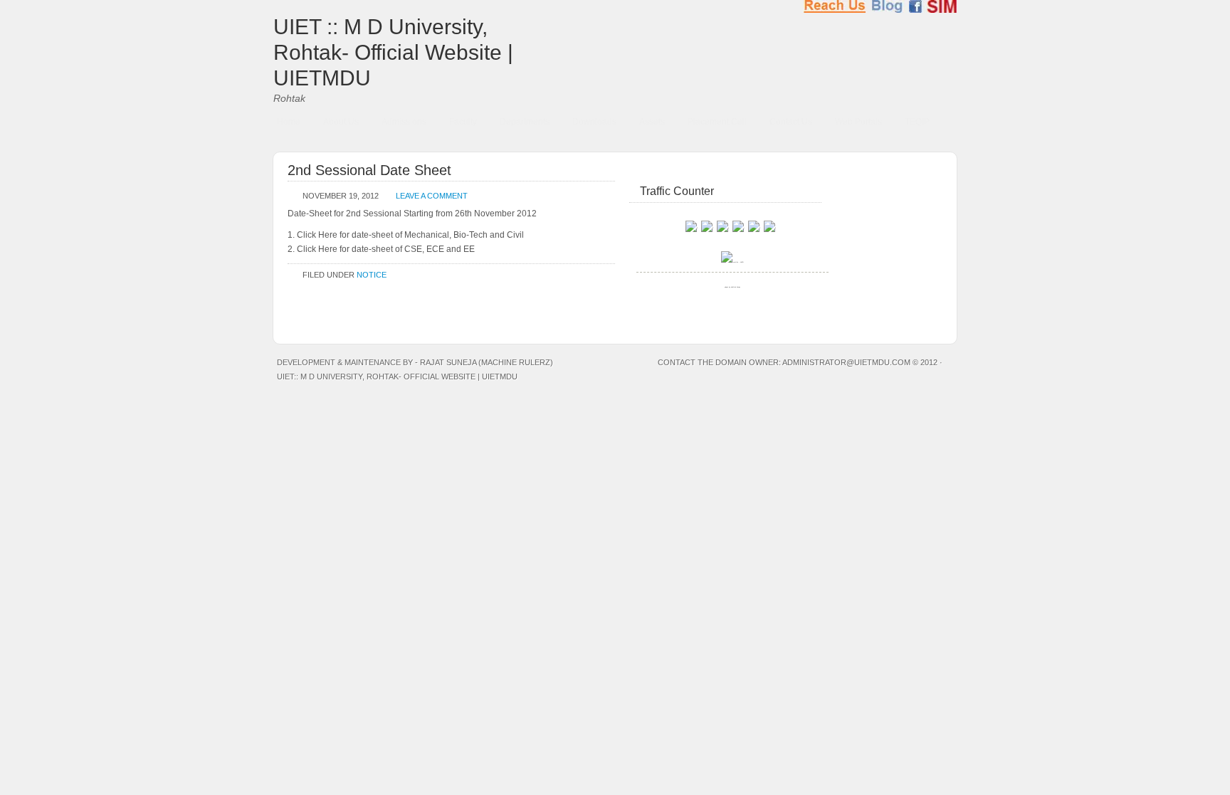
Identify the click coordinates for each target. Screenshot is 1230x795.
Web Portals (858, 122)
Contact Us (790, 122)
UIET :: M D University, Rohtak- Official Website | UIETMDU (393, 52)
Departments (525, 122)
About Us (341, 122)
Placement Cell (717, 122)
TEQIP (917, 122)
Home (288, 122)
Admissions (404, 122)
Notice (372, 274)
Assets (652, 122)
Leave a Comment (432, 195)
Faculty (463, 122)
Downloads (594, 122)
